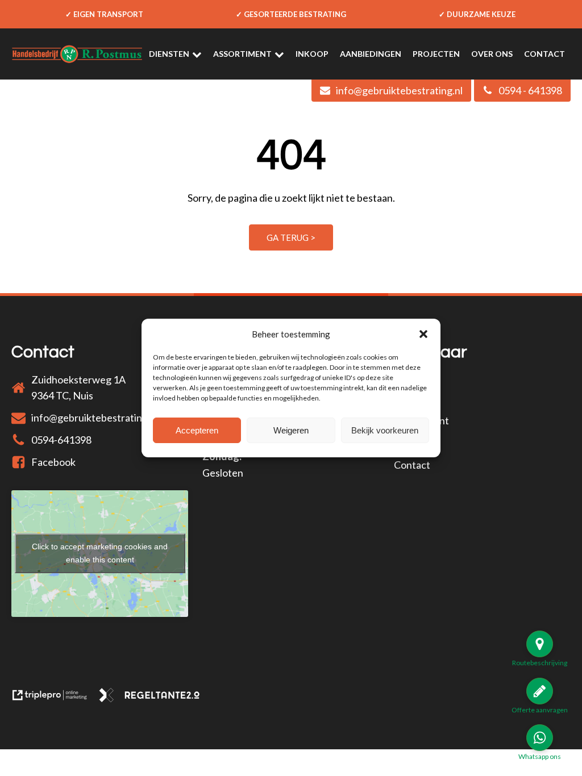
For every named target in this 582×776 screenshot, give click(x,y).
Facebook (53, 462)
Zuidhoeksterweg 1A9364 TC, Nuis (78, 387)
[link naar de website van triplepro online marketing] (54, 698)
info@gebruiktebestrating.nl (94, 417)
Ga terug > (291, 237)
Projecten (436, 54)
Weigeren (291, 430)
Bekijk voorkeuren (384, 430)
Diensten (169, 54)
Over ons (492, 54)
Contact (544, 54)
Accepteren (197, 430)
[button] (423, 334)
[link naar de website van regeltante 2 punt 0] (153, 698)
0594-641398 (61, 439)
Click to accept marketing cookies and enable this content (100, 553)
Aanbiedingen (370, 54)
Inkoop (312, 54)
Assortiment (242, 54)
